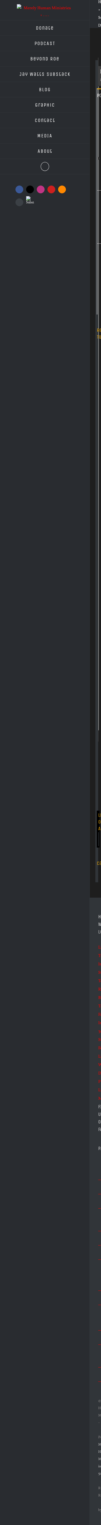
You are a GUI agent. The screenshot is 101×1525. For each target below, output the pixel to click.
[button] (45, 166)
